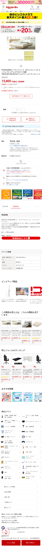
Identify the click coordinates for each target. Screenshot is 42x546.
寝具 (16, 11)
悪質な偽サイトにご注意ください (10, 522)
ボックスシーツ (37, 11)
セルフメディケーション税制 (9, 520)
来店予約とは (34, 134)
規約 (39, 134)
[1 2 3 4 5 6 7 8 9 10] (18, 109)
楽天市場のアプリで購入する (21, 96)
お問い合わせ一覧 (14, 538)
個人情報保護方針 (35, 538)
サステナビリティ (24, 538)
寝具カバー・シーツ (24, 11)
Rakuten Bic (12, 7)
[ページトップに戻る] (39, 539)
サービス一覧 (5, 538)
